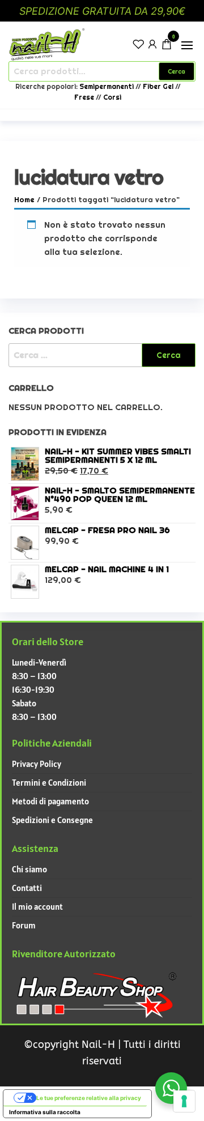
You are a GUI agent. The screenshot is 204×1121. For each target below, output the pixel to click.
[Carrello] (166, 45)
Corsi (112, 97)
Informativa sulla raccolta (44, 1112)
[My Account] (152, 43)
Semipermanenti (107, 86)
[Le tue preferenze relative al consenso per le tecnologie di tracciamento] (184, 1101)
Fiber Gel (158, 86)
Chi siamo (29, 869)
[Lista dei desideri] (138, 43)
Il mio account (37, 906)
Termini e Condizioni (49, 782)
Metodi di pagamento (50, 801)
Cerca (176, 71)
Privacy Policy (36, 763)
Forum (24, 925)
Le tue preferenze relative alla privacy (88, 1097)
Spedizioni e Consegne (52, 820)
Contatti (27, 888)
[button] (187, 45)
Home (24, 199)
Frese (84, 97)
